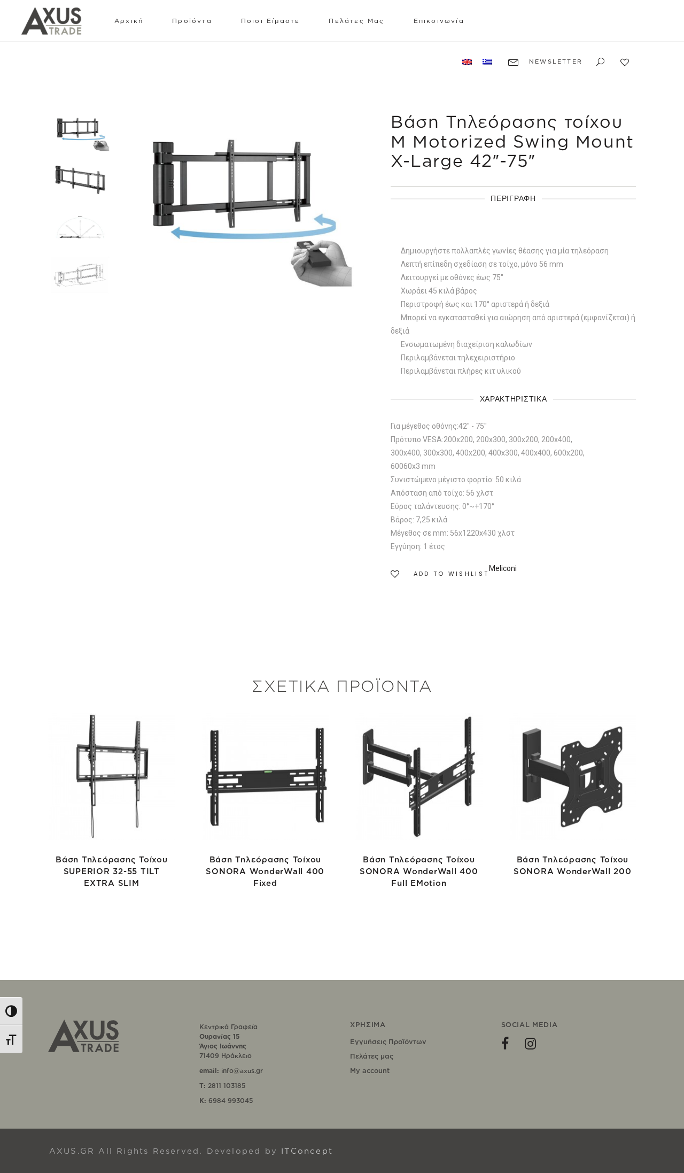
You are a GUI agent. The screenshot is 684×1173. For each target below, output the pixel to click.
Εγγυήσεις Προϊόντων (388, 1041)
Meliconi (503, 568)
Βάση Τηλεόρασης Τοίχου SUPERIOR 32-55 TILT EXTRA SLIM (112, 871)
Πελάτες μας (371, 1056)
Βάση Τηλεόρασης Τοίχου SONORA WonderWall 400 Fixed (265, 871)
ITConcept (307, 1150)
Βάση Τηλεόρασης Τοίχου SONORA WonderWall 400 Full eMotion (419, 871)
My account (370, 1070)
